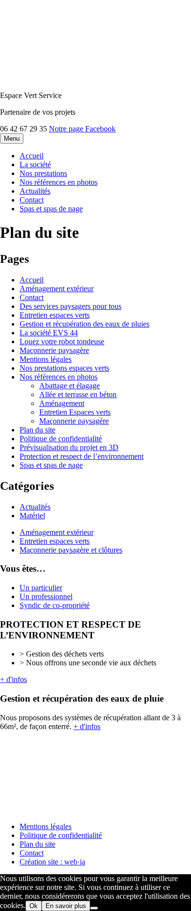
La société (35, 164)
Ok (33, 906)
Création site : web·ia (52, 862)
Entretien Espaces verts (75, 412)
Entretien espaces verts (55, 315)
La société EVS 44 (49, 333)
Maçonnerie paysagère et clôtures (71, 550)
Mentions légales (46, 359)
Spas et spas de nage (51, 208)
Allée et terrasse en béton (78, 394)
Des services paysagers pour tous (70, 306)
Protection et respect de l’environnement (81, 456)
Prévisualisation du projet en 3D (69, 447)
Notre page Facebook (82, 129)
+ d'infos (13, 679)
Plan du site (37, 430)
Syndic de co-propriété (55, 605)
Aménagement (61, 403)
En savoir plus (66, 906)
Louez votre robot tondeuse (62, 341)
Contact (32, 200)
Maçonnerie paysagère (54, 350)
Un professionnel (46, 596)
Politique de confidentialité (61, 438)
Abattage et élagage (69, 385)
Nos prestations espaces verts (64, 368)
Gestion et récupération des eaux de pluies (84, 324)
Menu (12, 138)
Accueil (32, 156)
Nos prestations (43, 173)
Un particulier (41, 587)
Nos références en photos (58, 182)
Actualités (35, 191)
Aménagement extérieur (57, 288)
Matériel (32, 515)
